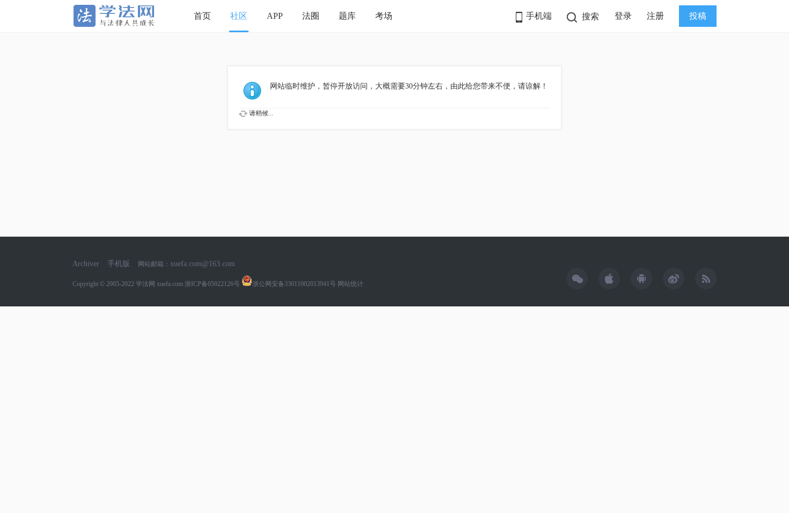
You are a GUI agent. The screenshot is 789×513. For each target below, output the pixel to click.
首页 (202, 15)
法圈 (310, 15)
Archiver (85, 264)
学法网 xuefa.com (159, 284)
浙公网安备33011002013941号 (294, 284)
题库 (347, 15)
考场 (383, 15)
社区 (238, 15)
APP (275, 15)
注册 (655, 15)
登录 (623, 15)
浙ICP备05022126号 (212, 284)
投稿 (697, 15)
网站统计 (350, 284)
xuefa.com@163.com (202, 264)
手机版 (118, 264)
